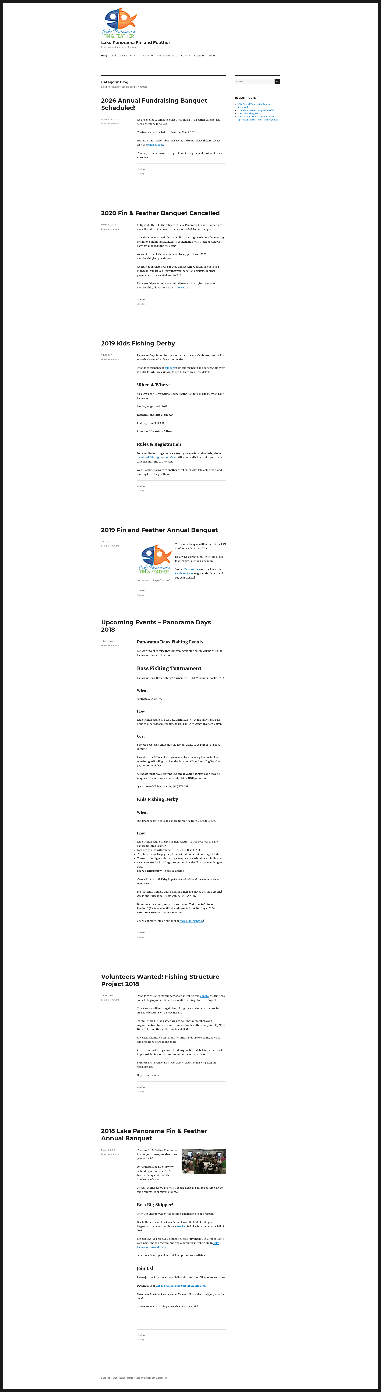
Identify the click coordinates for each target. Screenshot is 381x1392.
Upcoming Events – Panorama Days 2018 (258, 120)
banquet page (155, 144)
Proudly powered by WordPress (151, 1378)
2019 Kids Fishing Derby (138, 343)
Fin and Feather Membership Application (181, 1285)
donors (204, 995)
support (170, 367)
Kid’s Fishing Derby (191, 920)
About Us (214, 55)
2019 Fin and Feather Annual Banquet (159, 530)
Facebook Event (184, 573)
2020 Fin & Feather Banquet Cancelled (160, 213)
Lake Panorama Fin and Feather (135, 42)
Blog (104, 55)
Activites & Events (121, 55)
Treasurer (182, 287)
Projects (144, 55)
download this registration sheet (157, 457)
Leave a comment (110, 123)
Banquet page (192, 569)
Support (199, 55)
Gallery (185, 55)
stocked (181, 1226)
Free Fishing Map (167, 55)
